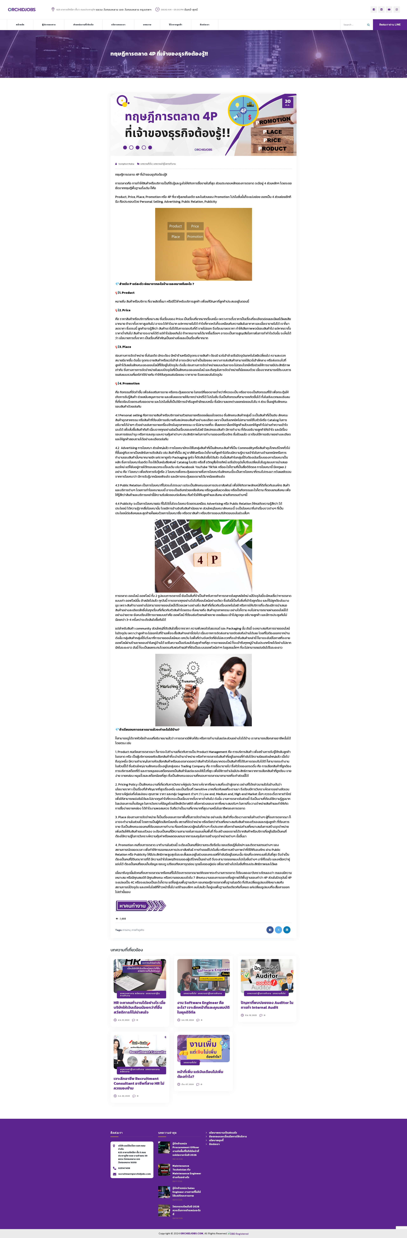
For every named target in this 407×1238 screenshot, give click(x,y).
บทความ (147, 24)
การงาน (127, 930)
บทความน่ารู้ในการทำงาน (164, 164)
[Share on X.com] (278, 929)
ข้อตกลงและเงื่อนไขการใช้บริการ (228, 1136)
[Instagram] (396, 9)
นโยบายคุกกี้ (216, 1140)
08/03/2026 (177, 1218)
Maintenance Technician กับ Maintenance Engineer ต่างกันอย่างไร (186, 1171)
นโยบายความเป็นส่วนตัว (223, 1133)
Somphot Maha (126, 164)
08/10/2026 (177, 1199)
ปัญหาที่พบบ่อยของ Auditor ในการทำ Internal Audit (267, 1005)
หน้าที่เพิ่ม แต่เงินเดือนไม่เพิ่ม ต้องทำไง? (200, 1074)
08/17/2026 (177, 1181)
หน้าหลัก (20, 24)
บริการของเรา (118, 24)
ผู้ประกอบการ (49, 24)
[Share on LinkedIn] (286, 929)
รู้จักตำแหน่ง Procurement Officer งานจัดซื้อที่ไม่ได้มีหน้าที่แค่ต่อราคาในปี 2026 (185, 1149)
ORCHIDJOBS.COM (191, 1233)
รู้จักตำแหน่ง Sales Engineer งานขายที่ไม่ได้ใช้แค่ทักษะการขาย (186, 1192)
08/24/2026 (177, 1159)
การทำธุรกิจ (138, 930)
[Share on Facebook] (270, 929)
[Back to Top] (294, 1216)
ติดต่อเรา (204, 24)
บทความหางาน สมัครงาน (132, 993)
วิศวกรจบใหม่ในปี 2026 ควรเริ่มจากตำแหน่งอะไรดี (186, 1210)
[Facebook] (374, 9)
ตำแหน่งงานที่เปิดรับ (83, 24)
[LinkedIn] (381, 9)
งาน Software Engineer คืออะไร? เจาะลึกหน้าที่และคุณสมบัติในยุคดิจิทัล (203, 1007)
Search (369, 24)
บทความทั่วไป (146, 164)
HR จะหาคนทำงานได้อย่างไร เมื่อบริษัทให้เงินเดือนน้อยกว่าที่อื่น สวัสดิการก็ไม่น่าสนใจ (140, 1007)
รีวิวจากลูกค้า (175, 24)
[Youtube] (389, 9)
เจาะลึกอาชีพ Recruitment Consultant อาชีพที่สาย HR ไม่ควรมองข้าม (139, 1083)
